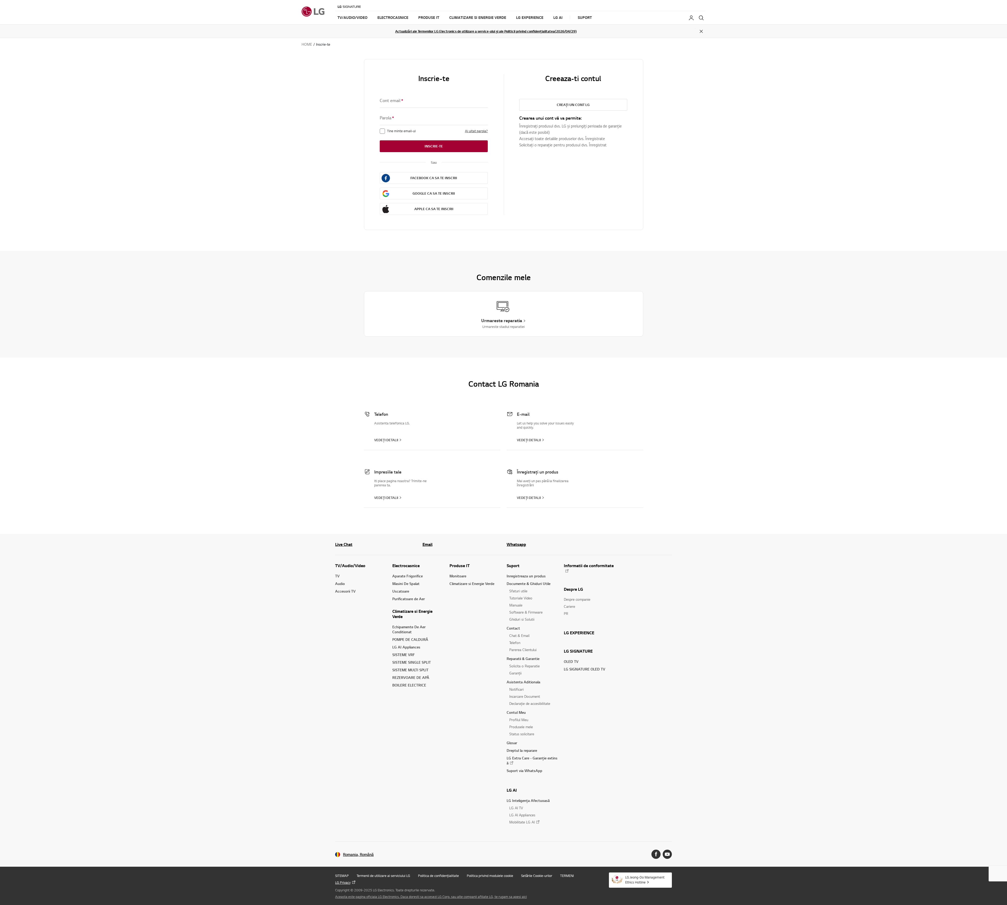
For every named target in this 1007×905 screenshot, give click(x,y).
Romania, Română (358, 854)
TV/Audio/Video (350, 565)
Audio (340, 583)
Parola (387, 118)
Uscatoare (400, 591)
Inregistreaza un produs (526, 575)
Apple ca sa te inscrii (433, 208)
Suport (513, 565)
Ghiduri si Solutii (521, 619)
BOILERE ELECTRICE (409, 685)
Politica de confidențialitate (438, 875)
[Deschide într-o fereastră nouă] (656, 854)
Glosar (512, 742)
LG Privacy (343, 882)
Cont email (391, 100)
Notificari (516, 689)
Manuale (515, 605)
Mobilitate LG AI (522, 822)
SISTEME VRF (403, 654)
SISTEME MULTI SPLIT (410, 669)
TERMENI (567, 875)
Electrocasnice (406, 565)
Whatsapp (516, 544)
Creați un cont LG (573, 104)
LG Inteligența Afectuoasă (528, 800)
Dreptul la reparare (522, 750)
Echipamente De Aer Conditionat (409, 629)
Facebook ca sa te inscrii (433, 177)
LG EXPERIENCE (579, 632)
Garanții (515, 672)
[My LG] (691, 18)
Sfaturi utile (518, 590)
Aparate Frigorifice (407, 575)
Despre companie (577, 599)
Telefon (514, 642)
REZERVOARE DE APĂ (410, 677)
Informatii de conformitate (589, 565)
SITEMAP (342, 875)
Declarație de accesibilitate (529, 703)
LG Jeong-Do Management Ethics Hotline (645, 880)
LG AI (512, 790)
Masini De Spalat (406, 583)
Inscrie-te (434, 146)
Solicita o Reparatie (524, 665)
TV (337, 575)
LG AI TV (516, 807)
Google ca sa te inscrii (434, 193)
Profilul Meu (518, 719)
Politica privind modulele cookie (490, 875)
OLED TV (571, 661)
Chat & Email (519, 635)
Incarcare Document (524, 696)
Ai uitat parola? (476, 131)
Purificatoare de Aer (408, 598)
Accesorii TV (345, 591)
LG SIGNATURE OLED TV (584, 669)
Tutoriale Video (520, 597)
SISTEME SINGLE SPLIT (411, 662)
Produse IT (459, 565)
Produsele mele (521, 726)
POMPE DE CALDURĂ (410, 639)
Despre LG (573, 589)
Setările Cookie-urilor (536, 875)
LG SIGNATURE (578, 651)
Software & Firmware (526, 612)
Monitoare (457, 575)
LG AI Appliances (406, 647)
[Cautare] (701, 18)
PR (566, 613)
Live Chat (343, 544)
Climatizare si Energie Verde (412, 614)
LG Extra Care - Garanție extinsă (532, 760)
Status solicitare (521, 733)
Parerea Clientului (523, 649)
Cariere (569, 606)
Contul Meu (516, 712)
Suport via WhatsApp (524, 770)
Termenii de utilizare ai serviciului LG (383, 875)
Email (427, 544)
